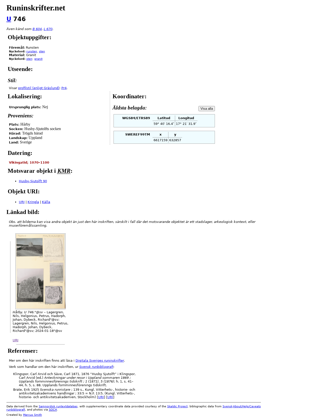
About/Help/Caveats (247, 406)
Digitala (100, 360)
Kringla (33, 202)
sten (42, 51)
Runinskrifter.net (35, 7)
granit (38, 59)
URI (22, 202)
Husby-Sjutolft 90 (33, 181)
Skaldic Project (177, 406)
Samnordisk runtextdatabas (58, 406)
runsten (31, 51)
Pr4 (64, 88)
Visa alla (206, 108)
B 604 (37, 29)
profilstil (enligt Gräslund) (38, 88)
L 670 (48, 29)
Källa (46, 202)
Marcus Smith (32, 415)
